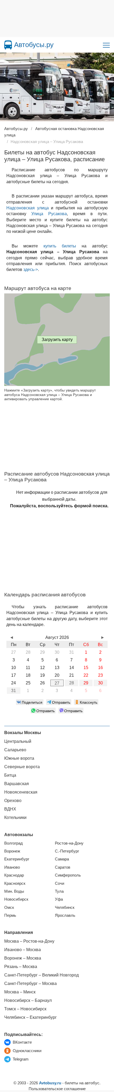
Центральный (17, 741)
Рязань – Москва (20, 966)
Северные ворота (22, 766)
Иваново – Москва (22, 949)
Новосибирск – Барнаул (28, 1000)
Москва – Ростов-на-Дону (29, 941)
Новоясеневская (20, 792)
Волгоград (13, 843)
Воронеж (12, 851)
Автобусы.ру (34, 44)
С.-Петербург (67, 851)
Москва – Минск (20, 992)
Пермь (10, 915)
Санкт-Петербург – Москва (30, 983)
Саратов (62, 867)
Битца (10, 775)
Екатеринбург (16, 859)
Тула (59, 891)
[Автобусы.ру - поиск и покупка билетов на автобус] (8, 44)
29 (86, 683)
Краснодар (14, 875)
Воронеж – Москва (22, 958)
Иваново (12, 867)
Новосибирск (16, 899)
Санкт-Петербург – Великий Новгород (41, 975)
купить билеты (59, 246)
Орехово (12, 800)
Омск (9, 907)
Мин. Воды (14, 891)
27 (57, 683)
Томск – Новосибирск (25, 1009)
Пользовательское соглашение (57, 1088)
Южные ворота (19, 758)
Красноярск (14, 883)
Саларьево (15, 750)
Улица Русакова (49, 213)
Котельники (15, 817)
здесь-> (30, 269)
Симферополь (68, 875)
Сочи (59, 883)
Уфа (59, 899)
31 (13, 690)
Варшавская (16, 783)
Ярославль (65, 915)
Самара (62, 859)
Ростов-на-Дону (69, 843)
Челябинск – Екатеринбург (30, 1017)
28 (71, 683)
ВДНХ (10, 809)
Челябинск (64, 907)
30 (100, 683)
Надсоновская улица (27, 208)
